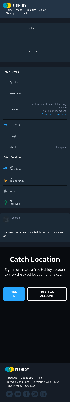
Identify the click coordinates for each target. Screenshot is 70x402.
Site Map (30, 385)
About (42, 9)
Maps (19, 9)
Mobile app (26, 377)
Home (9, 9)
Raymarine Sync (42, 381)
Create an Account (46, 294)
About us (12, 377)
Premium (31, 9)
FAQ (56, 381)
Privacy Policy (14, 385)
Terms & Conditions (18, 381)
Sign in (14, 294)
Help (39, 377)
